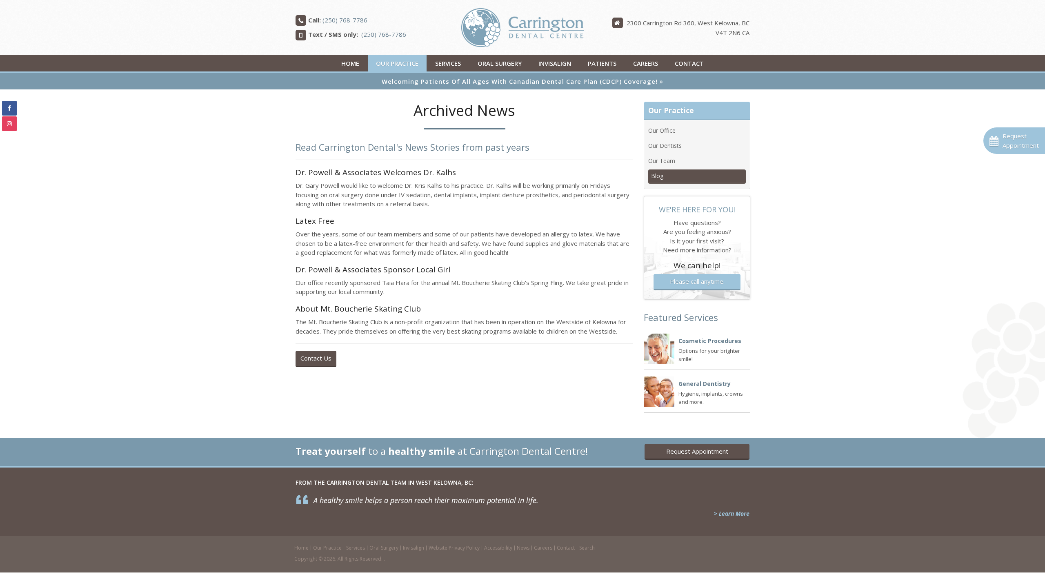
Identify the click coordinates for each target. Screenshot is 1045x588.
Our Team (661, 161)
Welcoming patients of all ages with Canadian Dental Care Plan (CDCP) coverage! (520, 81)
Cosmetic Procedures (709, 341)
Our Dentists (665, 145)
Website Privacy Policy (454, 547)
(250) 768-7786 (344, 20)
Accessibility (498, 547)
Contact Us (315, 358)
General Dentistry (704, 384)
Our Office (662, 130)
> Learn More (731, 513)
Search (587, 547)
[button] (1014, 140)
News (523, 547)
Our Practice (397, 63)
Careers (645, 63)
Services (448, 63)
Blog (657, 176)
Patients (602, 63)
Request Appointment (697, 451)
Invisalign (554, 63)
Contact (689, 63)
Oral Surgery (500, 63)
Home (350, 63)
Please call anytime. (697, 281)
